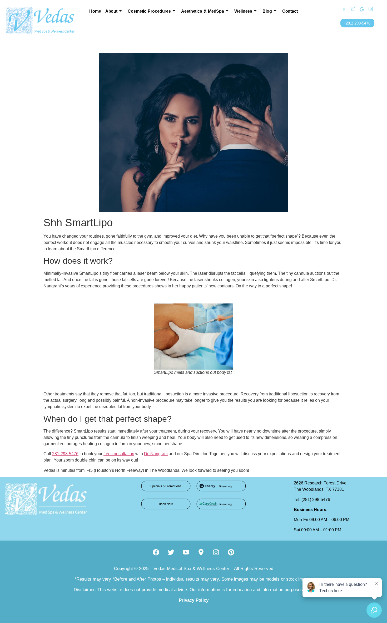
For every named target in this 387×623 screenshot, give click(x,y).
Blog (267, 11)
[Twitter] (351, 9)
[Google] (360, 9)
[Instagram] (369, 9)
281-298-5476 (65, 454)
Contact (290, 11)
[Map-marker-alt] (201, 552)
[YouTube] (378, 9)
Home (95, 11)
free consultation (118, 454)
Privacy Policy (194, 600)
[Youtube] (186, 552)
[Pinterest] (231, 552)
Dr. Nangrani (156, 454)
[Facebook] (342, 9)
